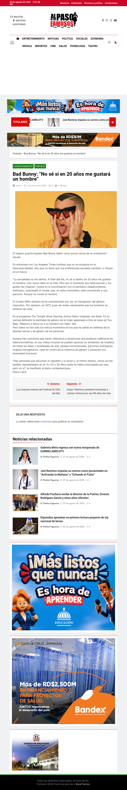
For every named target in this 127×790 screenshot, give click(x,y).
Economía (97, 38)
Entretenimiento (33, 38)
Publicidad (76, 3)
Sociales (82, 38)
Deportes (41, 46)
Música (27, 46)
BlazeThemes (83, 784)
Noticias (53, 38)
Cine (53, 46)
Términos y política (93, 3)
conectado (46, 421)
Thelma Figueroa (51, 456)
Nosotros (64, 3)
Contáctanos (111, 3)
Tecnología (77, 46)
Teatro (92, 46)
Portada (17, 153)
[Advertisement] (63, 73)
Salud (63, 46)
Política (67, 38)
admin (19, 185)
